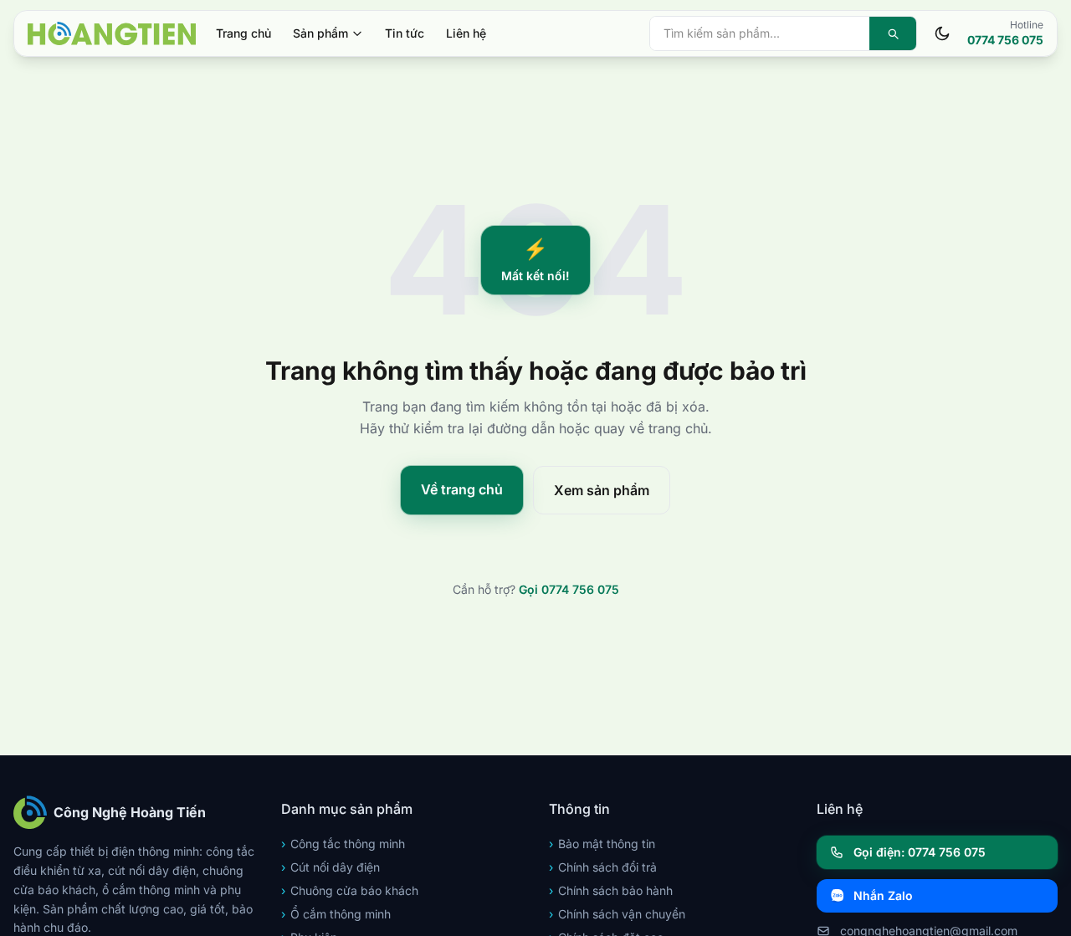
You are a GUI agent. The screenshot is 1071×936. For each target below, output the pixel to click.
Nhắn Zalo (883, 895)
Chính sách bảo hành (611, 890)
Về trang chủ (462, 489)
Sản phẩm (320, 33)
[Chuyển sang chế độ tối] (942, 33)
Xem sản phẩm (601, 490)
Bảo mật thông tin (602, 843)
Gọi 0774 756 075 (569, 589)
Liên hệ (466, 33)
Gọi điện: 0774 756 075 (919, 852)
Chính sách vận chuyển (617, 914)
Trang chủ (243, 33)
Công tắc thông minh (343, 843)
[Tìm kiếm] (892, 33)
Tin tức (404, 33)
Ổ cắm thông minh (336, 914)
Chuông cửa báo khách (349, 890)
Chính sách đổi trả (603, 867)
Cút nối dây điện (330, 867)
